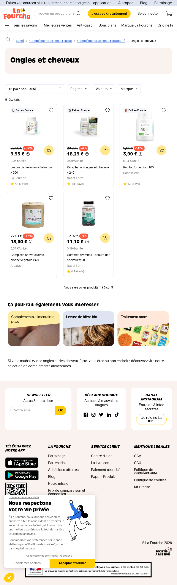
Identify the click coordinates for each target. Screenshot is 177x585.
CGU (137, 463)
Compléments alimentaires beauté (101, 40)
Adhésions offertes (63, 470)
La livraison (100, 463)
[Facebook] (86, 414)
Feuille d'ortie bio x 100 (138, 167)
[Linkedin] (109, 414)
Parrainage (163, 3)
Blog (143, 3)
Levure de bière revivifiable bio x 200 (31, 170)
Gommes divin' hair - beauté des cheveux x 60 (88, 258)
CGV (137, 456)
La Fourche (59, 446)
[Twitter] (101, 414)
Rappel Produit (103, 476)
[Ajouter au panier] (49, 150)
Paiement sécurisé (105, 470)
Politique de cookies (150, 480)
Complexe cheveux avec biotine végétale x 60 (27, 258)
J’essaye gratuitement (109, 13)
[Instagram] (93, 414)
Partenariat (57, 463)
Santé (20, 40)
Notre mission (59, 483)
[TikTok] (117, 414)
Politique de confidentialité (145, 471)
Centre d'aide (101, 456)
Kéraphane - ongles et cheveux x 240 (88, 170)
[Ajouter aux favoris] (51, 110)
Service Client (105, 446)
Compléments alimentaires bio (50, 40)
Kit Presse (142, 487)
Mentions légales (152, 446)
